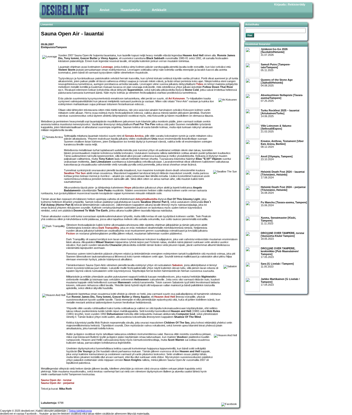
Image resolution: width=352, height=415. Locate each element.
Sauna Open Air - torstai (56, 380)
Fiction (70, 233)
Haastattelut (131, 10)
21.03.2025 (276, 128)
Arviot (104, 10)
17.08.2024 (283, 174)
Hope (128, 187)
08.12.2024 (282, 144)
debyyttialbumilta (146, 199)
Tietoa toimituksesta (80, 410)
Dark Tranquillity (108, 227)
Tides (199, 84)
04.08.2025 (277, 82)
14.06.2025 (280, 113)
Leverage (107, 66)
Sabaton (177, 265)
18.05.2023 (282, 236)
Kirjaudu (280, 4)
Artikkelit (159, 10)
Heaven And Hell (164, 296)
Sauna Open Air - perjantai (57, 382)
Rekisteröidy (296, 4)
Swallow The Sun (75, 173)
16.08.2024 (283, 190)
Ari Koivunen (176, 98)
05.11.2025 (275, 67)
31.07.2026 (274, 52)
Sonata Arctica (134, 135)
